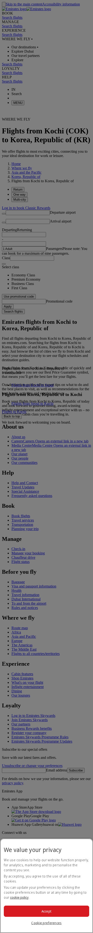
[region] (46, 885)
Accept (46, 911)
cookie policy (19, 897)
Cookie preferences (46, 923)
